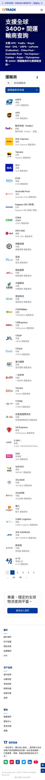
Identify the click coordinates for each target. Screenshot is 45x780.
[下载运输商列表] (38, 77)
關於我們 (7, 637)
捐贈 (5, 730)
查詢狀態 (7, 684)
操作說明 (7, 674)
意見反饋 (7, 726)
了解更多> (36, 3)
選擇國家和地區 (15, 90)
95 (14, 577)
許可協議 (7, 641)
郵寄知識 (7, 688)
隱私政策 (7, 646)
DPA (5, 655)
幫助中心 (7, 721)
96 (20, 577)
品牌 (5, 698)
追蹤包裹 (7, 693)
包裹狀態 (7, 679)
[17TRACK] (9, 10)
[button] (7, 577)
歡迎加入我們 (22, 610)
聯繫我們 (7, 717)
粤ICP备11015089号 (22, 777)
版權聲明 (7, 651)
